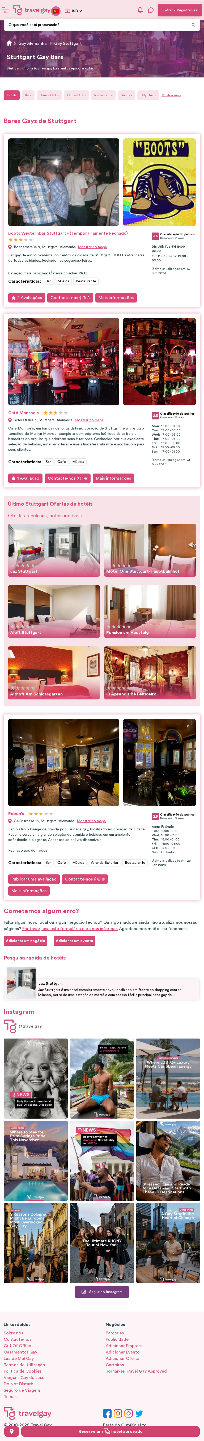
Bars (28, 95)
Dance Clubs (49, 95)
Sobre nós (13, 1333)
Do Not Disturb (18, 1384)
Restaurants (103, 95)
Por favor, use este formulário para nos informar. (70, 929)
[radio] (10, 240)
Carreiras (115, 1365)
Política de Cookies (22, 1371)
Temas (10, 1397)
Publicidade (117, 1339)
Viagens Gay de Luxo (24, 1378)
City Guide (148, 95)
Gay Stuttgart (68, 43)
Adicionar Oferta (122, 1358)
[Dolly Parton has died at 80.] (36, 1079)
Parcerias (115, 1333)
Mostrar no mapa (92, 247)
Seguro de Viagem (22, 1390)
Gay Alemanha (32, 43)
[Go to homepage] (32, 10)
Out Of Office (17, 1346)
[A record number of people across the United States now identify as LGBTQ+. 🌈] (102, 1161)
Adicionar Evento (123, 1352)
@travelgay (30, 1026)
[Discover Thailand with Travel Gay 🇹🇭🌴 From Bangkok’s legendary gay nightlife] (102, 1079)
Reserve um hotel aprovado (111, 1431)
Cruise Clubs (76, 95)
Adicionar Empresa (124, 1346)
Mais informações (116, 298)
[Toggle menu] (5, 10)
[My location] (11, 1431)
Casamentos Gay (20, 1352)
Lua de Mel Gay (19, 1358)
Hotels (11, 95)
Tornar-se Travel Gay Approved (136, 1371)
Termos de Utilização (24, 1365)
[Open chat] (151, 10)
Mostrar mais (171, 95)
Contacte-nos (64, 298)
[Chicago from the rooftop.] (168, 1243)
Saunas (126, 95)
